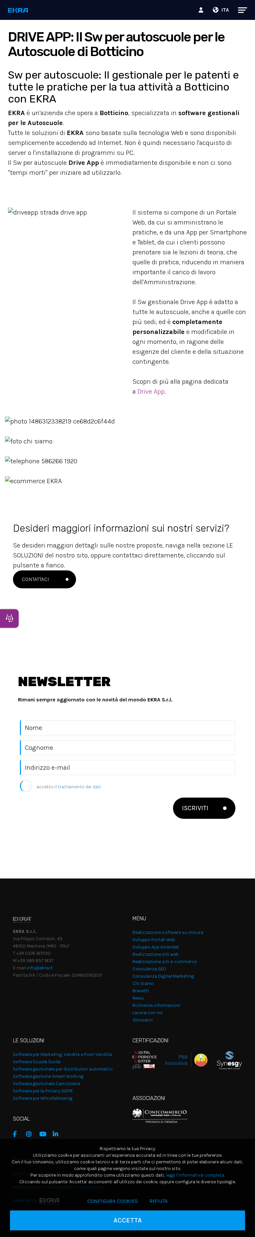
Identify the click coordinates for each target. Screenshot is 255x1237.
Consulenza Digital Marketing (163, 976)
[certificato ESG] (225, 1060)
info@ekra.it (40, 968)
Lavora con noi (147, 1012)
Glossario (142, 1020)
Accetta (128, 1220)
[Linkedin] (58, 1134)
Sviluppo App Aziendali (155, 947)
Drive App (151, 391)
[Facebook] (18, 1134)
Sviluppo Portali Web (153, 940)
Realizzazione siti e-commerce (164, 961)
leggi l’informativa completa (195, 1175)
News (138, 998)
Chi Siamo (143, 983)
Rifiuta (158, 1201)
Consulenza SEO (149, 969)
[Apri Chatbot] (9, 618)
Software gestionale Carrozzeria (46, 1083)
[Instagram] (31, 1134)
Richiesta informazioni (156, 1005)
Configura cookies (112, 1201)
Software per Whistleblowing (42, 1098)
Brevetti (140, 991)
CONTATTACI (35, 579)
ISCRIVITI (195, 808)
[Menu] (239, 10)
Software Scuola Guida (36, 1062)
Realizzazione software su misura (167, 932)
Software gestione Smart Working (48, 1076)
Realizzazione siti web (155, 954)
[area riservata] (202, 10)
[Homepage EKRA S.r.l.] (18, 11)
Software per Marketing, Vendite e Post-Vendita (62, 1054)
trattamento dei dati (79, 787)
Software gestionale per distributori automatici (63, 1069)
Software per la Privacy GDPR (43, 1091)
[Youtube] (44, 1134)
